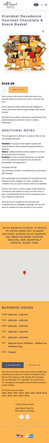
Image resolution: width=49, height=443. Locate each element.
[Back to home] (10, 5)
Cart (18, 422)
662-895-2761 (14, 365)
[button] (42, 5)
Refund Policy (39, 426)
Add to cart (18, 90)
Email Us (36, 365)
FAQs (4, 426)
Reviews (39, 422)
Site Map (24, 430)
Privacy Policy (19, 426)
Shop (27, 422)
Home (8, 422)
